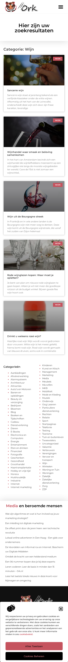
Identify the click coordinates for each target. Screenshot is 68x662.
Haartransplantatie (21, 467)
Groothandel (17, 464)
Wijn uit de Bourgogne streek (25, 216)
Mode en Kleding (51, 394)
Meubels (46, 381)
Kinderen (47, 365)
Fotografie (16, 454)
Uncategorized (50, 443)
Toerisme (47, 433)
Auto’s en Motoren (21, 389)
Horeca (15, 474)
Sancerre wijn (15, 90)
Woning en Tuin (50, 469)
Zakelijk (46, 476)
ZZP (44, 489)
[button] (61, 609)
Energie (15, 441)
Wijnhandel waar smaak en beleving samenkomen (29, 153)
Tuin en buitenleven (53, 437)
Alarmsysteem (19, 379)
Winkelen (47, 466)
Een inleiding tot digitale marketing (24, 523)
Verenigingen (49, 453)
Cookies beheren (34, 656)
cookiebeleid (26, 634)
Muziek (46, 398)
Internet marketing (21, 487)
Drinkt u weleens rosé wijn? (24, 336)
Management (49, 371)
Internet (15, 483)
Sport (45, 420)
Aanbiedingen (18, 373)
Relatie (46, 417)
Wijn (44, 463)
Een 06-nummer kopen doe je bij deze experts (30, 561)
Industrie (15, 480)
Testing (46, 430)
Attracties (16, 386)
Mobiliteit (47, 391)
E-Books (15, 431)
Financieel (16, 451)
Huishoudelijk (18, 477)
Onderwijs (47, 401)
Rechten (46, 414)
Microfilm (47, 384)
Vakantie (46, 447)
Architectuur (18, 382)
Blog (13, 412)
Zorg (45, 486)
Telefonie (47, 427)
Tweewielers (49, 440)
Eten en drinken (19, 448)
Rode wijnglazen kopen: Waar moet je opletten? (30, 276)
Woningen (47, 473)
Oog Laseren (49, 404)
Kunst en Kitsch (50, 368)
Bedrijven (16, 405)
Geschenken (17, 457)
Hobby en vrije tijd (20, 470)
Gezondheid (17, 461)
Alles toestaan (34, 646)
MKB (45, 388)
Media (45, 378)
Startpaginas (49, 424)
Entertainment (19, 444)
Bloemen (16, 408)
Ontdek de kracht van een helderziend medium (31, 556)
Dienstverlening (19, 425)
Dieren (14, 428)
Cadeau (15, 421)
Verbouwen (48, 450)
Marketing (47, 375)
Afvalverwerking (19, 376)
